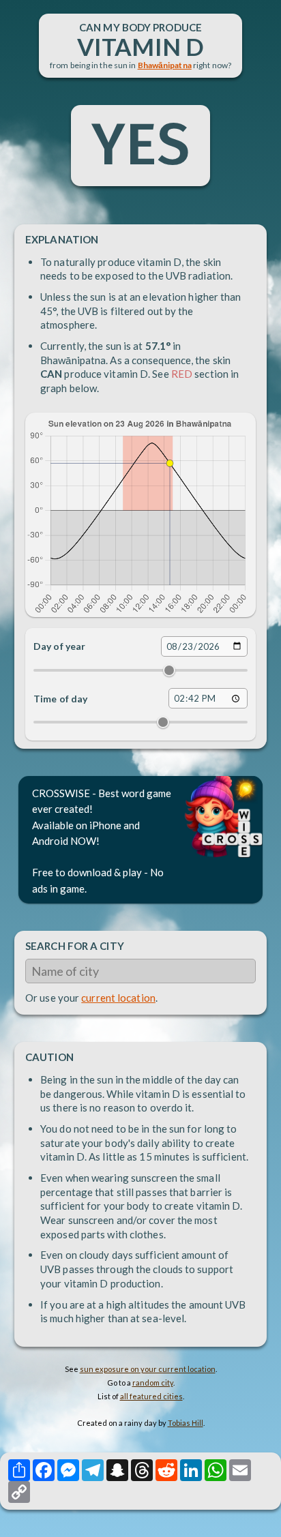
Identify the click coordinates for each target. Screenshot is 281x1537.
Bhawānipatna (165, 65)
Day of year (59, 646)
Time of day (60, 698)
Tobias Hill (185, 1422)
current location (118, 997)
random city (152, 1382)
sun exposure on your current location (148, 1368)
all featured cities (151, 1396)
